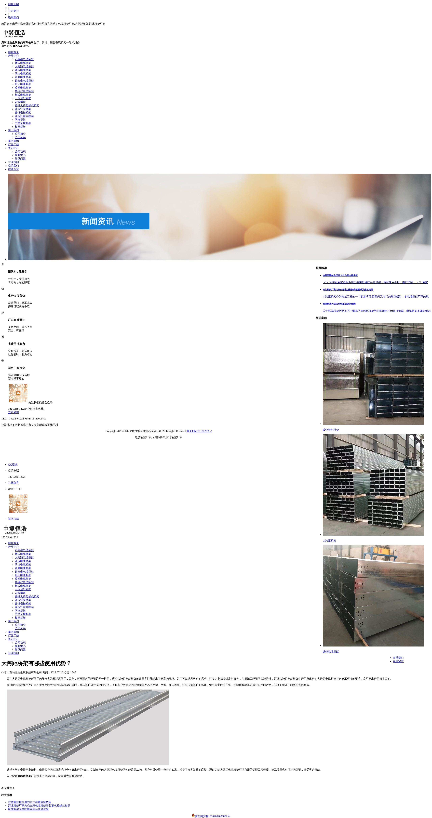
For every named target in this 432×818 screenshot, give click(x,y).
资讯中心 (13, 148)
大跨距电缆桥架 (24, 66)
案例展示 (13, 140)
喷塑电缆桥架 (23, 87)
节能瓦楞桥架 (23, 123)
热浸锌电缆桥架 (24, 91)
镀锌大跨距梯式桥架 (27, 105)
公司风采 (20, 137)
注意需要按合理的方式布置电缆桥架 (29, 802)
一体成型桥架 (23, 98)
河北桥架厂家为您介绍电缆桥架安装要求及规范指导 (39, 805)
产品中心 (13, 55)
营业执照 (13, 162)
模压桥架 (20, 126)
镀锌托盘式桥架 (24, 116)
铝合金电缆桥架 (24, 80)
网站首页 (13, 52)
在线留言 (13, 169)
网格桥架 (20, 119)
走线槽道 (20, 101)
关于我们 (13, 130)
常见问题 (20, 158)
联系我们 (13, 17)
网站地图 (13, 4)
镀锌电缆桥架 (23, 70)
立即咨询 (13, 412)
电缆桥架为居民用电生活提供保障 (28, 809)
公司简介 (13, 10)
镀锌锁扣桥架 (23, 112)
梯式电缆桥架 (23, 94)
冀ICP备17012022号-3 (199, 431)
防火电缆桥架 (23, 73)
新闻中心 (20, 155)
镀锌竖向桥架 (23, 109)
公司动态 (20, 151)
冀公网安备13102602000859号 (212, 816)
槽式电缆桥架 (23, 62)
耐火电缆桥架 (23, 84)
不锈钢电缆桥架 (24, 59)
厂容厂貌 (13, 144)
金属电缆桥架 (23, 77)
